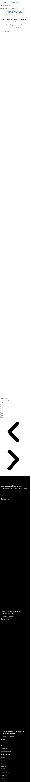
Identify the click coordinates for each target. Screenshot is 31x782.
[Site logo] (15, 2)
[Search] (28, 2)
